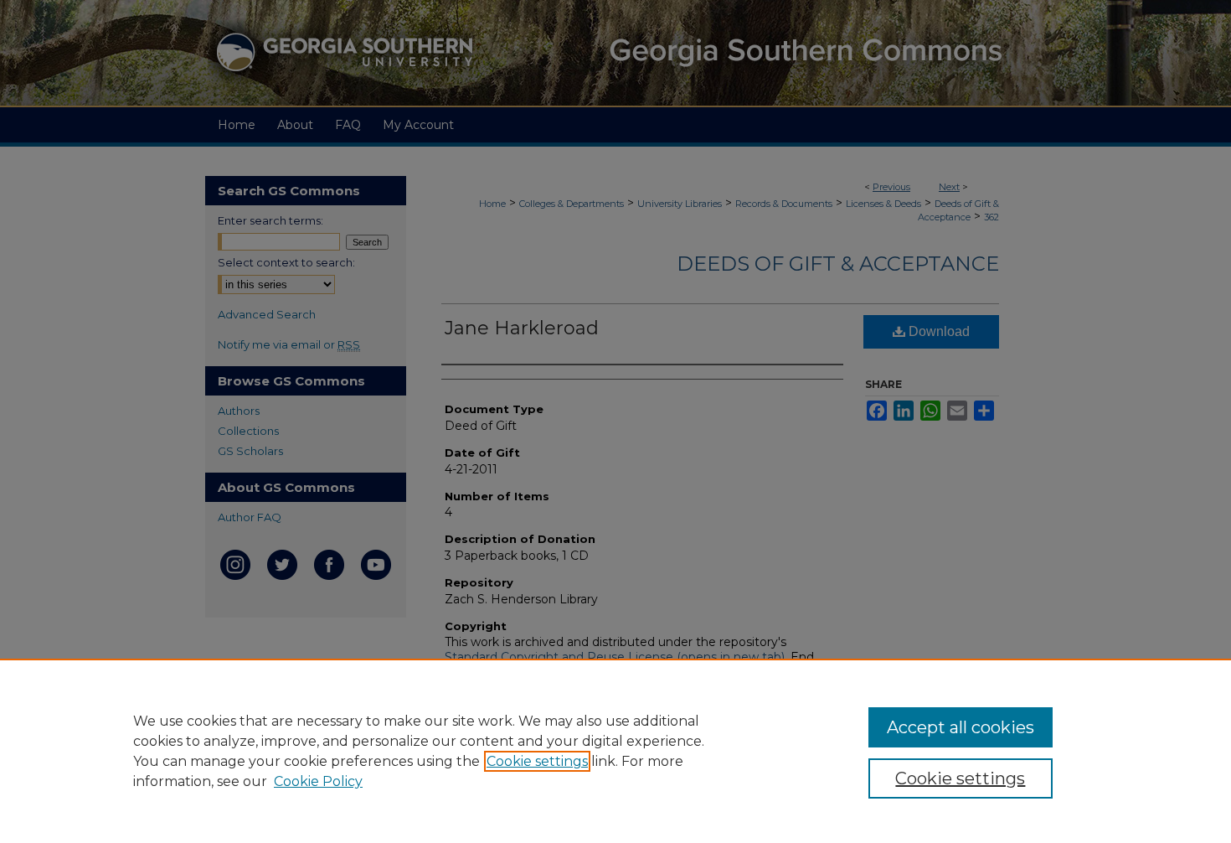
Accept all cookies (960, 727)
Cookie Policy (318, 781)
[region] (615, 751)
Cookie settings (537, 761)
